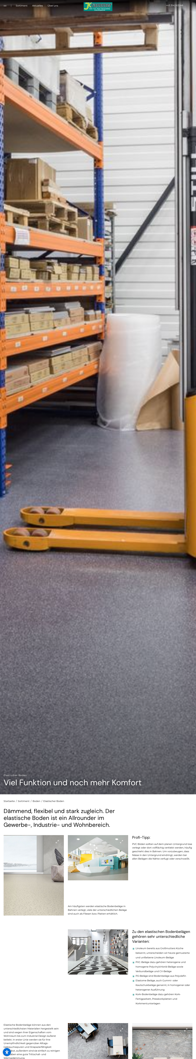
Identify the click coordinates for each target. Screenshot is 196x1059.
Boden (37, 801)
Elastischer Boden (53, 801)
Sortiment (24, 801)
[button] (7, 1052)
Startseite (10, 801)
